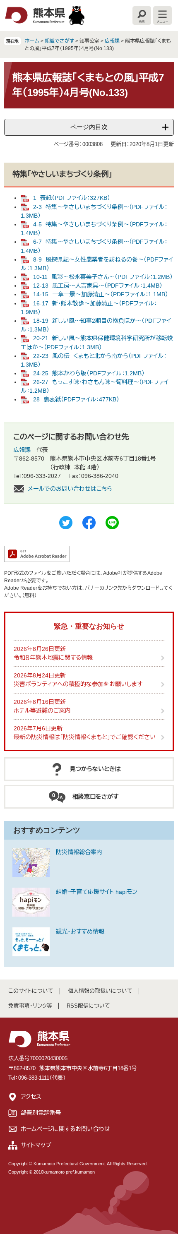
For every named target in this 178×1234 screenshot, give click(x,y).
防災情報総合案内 (79, 852)
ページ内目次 (89, 126)
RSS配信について (88, 1006)
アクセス (31, 1096)
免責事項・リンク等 (30, 1006)
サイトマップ (36, 1145)
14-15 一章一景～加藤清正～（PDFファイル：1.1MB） (100, 294)
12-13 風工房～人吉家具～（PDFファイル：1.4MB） (97, 285)
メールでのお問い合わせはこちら (70, 488)
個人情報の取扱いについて (100, 991)
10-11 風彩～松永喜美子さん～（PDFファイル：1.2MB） (103, 277)
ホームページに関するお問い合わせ (65, 1129)
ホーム (32, 41)
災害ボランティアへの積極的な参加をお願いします (78, 684)
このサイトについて (30, 991)
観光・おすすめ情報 (80, 931)
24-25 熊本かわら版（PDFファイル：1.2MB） (88, 373)
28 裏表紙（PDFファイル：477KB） (76, 399)
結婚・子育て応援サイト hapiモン (96, 891)
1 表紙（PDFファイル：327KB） (71, 197)
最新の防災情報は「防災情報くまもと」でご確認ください (85, 737)
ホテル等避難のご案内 (42, 710)
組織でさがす (59, 41)
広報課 (112, 41)
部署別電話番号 (41, 1112)
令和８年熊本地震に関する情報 (53, 657)
